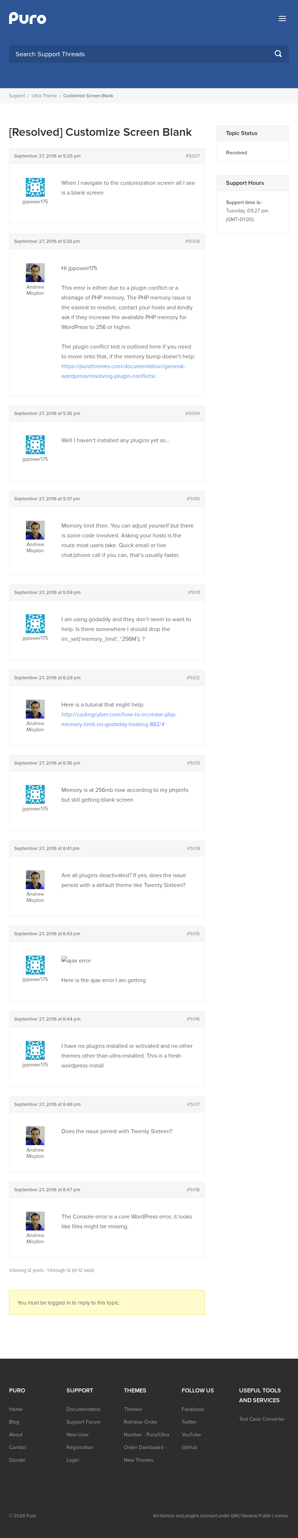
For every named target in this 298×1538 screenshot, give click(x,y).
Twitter (189, 1422)
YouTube (191, 1435)
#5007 (193, 156)
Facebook (193, 1409)
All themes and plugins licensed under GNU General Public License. (221, 1516)
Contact (17, 1447)
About (16, 1435)
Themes (133, 1409)
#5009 (192, 413)
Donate (17, 1460)
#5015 (193, 934)
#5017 (193, 1104)
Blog (14, 1422)
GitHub (189, 1447)
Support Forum (83, 1422)
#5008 (192, 241)
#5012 (193, 678)
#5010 (193, 499)
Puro (31, 1516)
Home (16, 1409)
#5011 (194, 592)
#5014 (193, 848)
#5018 (193, 1190)
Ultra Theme (44, 96)
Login (73, 1460)
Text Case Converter (262, 1419)
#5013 (193, 763)
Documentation (84, 1409)
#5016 (193, 1019)
